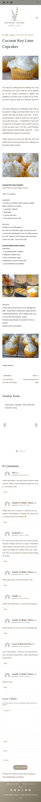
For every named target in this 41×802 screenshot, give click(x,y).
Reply (5, 492)
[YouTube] (26, 790)
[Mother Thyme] (14, 18)
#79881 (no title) (12, 784)
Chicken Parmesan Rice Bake (31, 379)
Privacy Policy (29, 784)
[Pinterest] (18, 790)
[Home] (3, 35)
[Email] (29, 790)
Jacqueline (16, 533)
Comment (7, 710)
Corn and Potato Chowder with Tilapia (9, 379)
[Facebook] (4, 2)
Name (5, 741)
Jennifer (15, 596)
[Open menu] (37, 17)
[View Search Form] (37, 2)
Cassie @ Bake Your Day (22, 644)
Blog (21, 787)
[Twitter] (7, 2)
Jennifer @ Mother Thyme (22, 503)
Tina (14, 473)
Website (5, 760)
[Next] (36, 425)
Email (5, 751)
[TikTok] (22, 790)
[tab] (16, 451)
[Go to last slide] (5, 425)
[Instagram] (11, 2)
